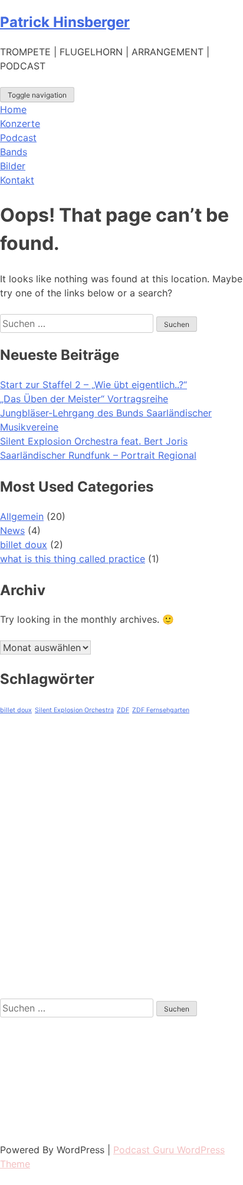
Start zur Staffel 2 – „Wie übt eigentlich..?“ (93, 384)
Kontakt (17, 180)
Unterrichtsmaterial (43, 917)
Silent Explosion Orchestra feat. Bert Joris (94, 441)
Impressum (24, 937)
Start (11, 777)
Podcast (18, 137)
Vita (9, 797)
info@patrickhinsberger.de (58, 1121)
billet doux (23, 544)
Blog (10, 877)
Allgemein (22, 516)
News (12, 530)
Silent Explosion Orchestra (74, 710)
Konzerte (20, 123)
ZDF (123, 710)
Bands (13, 152)
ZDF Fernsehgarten (160, 710)
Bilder (12, 166)
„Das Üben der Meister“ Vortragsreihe (84, 399)
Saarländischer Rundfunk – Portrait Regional (98, 455)
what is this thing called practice (72, 559)
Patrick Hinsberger (65, 22)
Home (13, 109)
